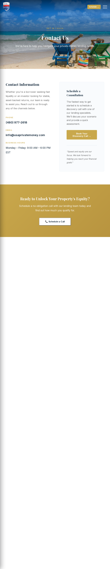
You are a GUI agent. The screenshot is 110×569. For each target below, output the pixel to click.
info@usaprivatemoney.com (25, 135)
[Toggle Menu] (105, 6)
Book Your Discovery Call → (82, 134)
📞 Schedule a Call (55, 221)
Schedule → (94, 7)
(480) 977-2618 (16, 122)
